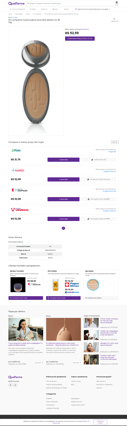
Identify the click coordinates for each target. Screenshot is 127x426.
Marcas (45, 9)
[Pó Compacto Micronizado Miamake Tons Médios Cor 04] (93, 284)
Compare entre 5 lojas (57, 298)
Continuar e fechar (100, 422)
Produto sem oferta (94, 298)
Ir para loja (63, 159)
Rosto (28, 14)
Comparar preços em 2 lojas (79, 38)
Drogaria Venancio (109, 211)
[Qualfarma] (16, 3)
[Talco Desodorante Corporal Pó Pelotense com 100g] (55, 285)
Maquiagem (19, 14)
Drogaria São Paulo (109, 191)
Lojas (56, 9)
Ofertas (33, 9)
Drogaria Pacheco (83, 29)
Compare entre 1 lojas (19, 298)
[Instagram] (10, 385)
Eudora (15, 17)
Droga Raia (112, 152)
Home (10, 14)
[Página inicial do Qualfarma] (25, 377)
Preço (114, 142)
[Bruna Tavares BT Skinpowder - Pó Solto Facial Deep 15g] (18, 284)
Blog (67, 9)
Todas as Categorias (18, 9)
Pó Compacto (37, 14)
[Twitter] (15, 385)
